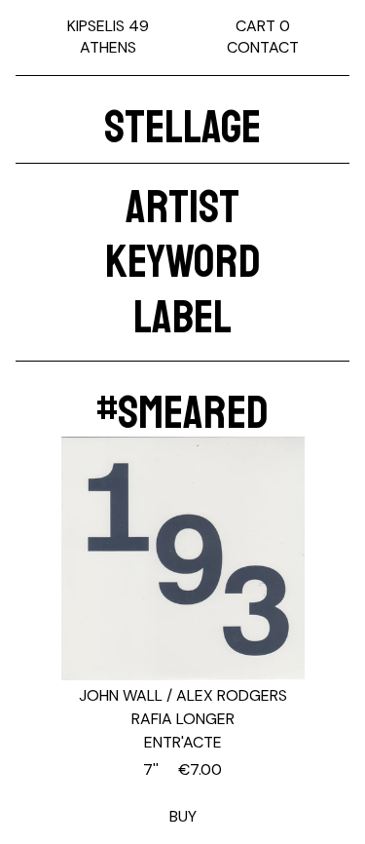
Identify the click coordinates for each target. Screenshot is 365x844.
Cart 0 (263, 26)
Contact (263, 47)
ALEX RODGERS (231, 695)
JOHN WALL (121, 695)
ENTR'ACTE (183, 742)
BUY (182, 792)
